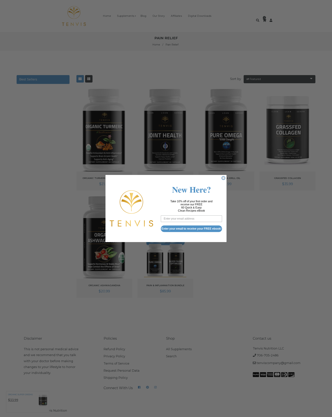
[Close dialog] (223, 178)
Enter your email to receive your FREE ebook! (191, 228)
